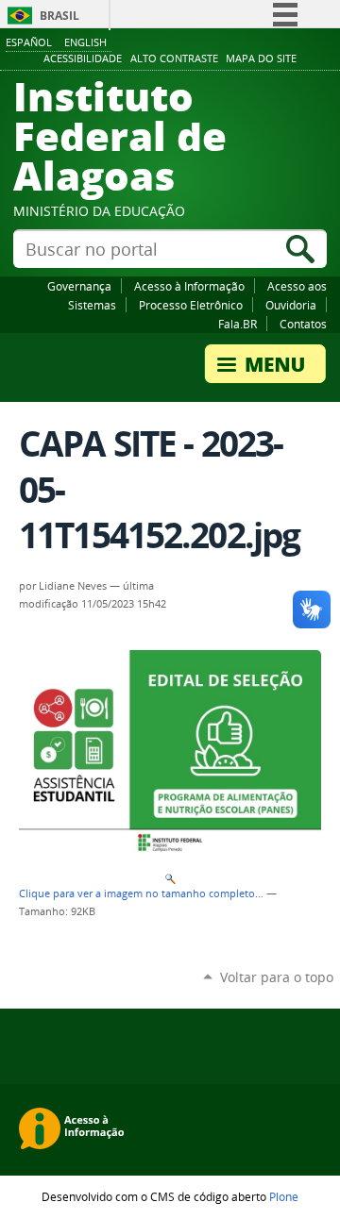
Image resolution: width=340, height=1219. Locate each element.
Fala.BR (237, 323)
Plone (283, 1196)
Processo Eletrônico (191, 304)
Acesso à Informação (189, 285)
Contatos (303, 323)
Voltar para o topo (276, 977)
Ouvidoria (290, 304)
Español (29, 42)
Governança (79, 285)
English (85, 42)
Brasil (59, 16)
